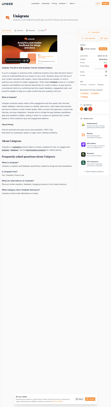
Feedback (14, 150)
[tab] (7, 30)
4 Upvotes (95, 32)
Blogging (85, 97)
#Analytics (83, 84)
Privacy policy (57, 401)
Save (106, 38)
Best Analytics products (95, 171)
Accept (91, 399)
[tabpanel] (38, 115)
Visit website (90, 38)
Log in (98, 3)
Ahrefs (105, 68)
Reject (81, 399)
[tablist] (38, 30)
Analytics (5, 150)
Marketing (103, 59)
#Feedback (92, 84)
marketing (17, 147)
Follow (102, 49)
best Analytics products (36, 150)
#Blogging (100, 84)
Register (105, 3)
